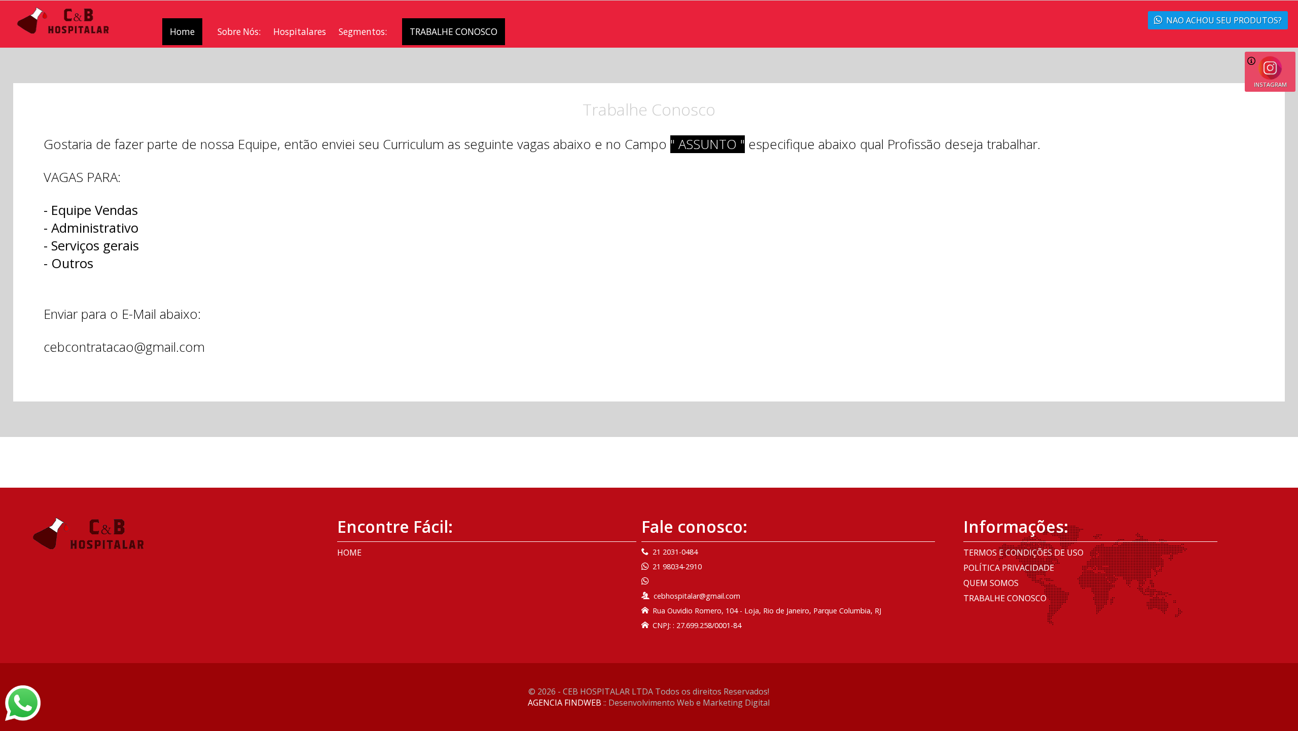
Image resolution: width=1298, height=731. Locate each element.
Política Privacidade (1008, 567)
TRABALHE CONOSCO (453, 32)
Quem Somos (991, 583)
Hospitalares (299, 32)
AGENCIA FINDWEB (564, 702)
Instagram (1270, 84)
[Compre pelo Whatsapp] (23, 702)
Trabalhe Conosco (1005, 598)
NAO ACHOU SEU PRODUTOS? (1224, 20)
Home (182, 32)
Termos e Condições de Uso (1023, 552)
